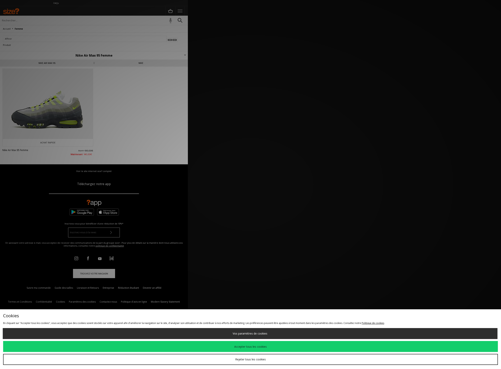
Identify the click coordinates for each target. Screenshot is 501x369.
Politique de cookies (373, 323)
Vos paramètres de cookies (250, 333)
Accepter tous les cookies (250, 346)
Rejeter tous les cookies (250, 359)
